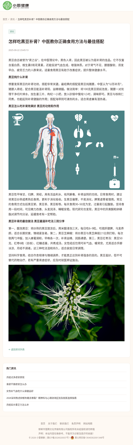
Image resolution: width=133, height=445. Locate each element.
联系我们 (64, 423)
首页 (5, 19)
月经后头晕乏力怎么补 (17, 404)
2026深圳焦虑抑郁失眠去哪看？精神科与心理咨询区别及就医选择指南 (41, 397)
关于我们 (52, 423)
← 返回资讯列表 (16, 349)
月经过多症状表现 (15, 377)
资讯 (12, 19)
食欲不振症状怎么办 (16, 384)
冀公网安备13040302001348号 (89, 437)
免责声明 (76, 423)
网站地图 (87, 423)
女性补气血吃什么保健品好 (19, 391)
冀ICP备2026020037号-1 (59, 437)
